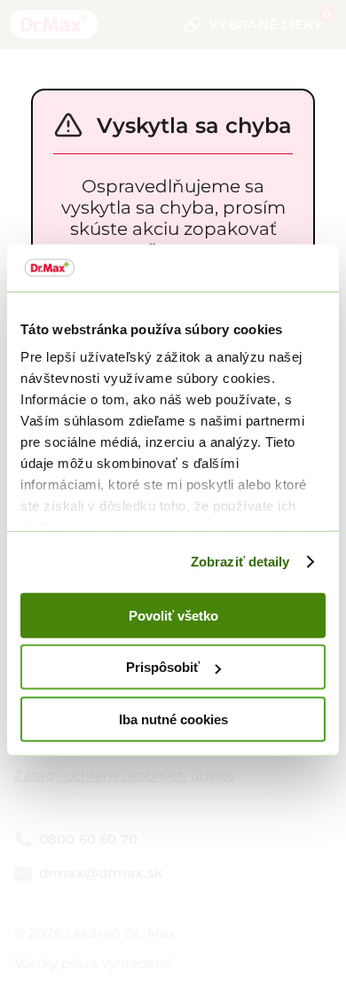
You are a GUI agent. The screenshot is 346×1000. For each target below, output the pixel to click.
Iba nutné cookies (173, 718)
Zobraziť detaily (240, 561)
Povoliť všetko (173, 614)
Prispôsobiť (163, 667)
